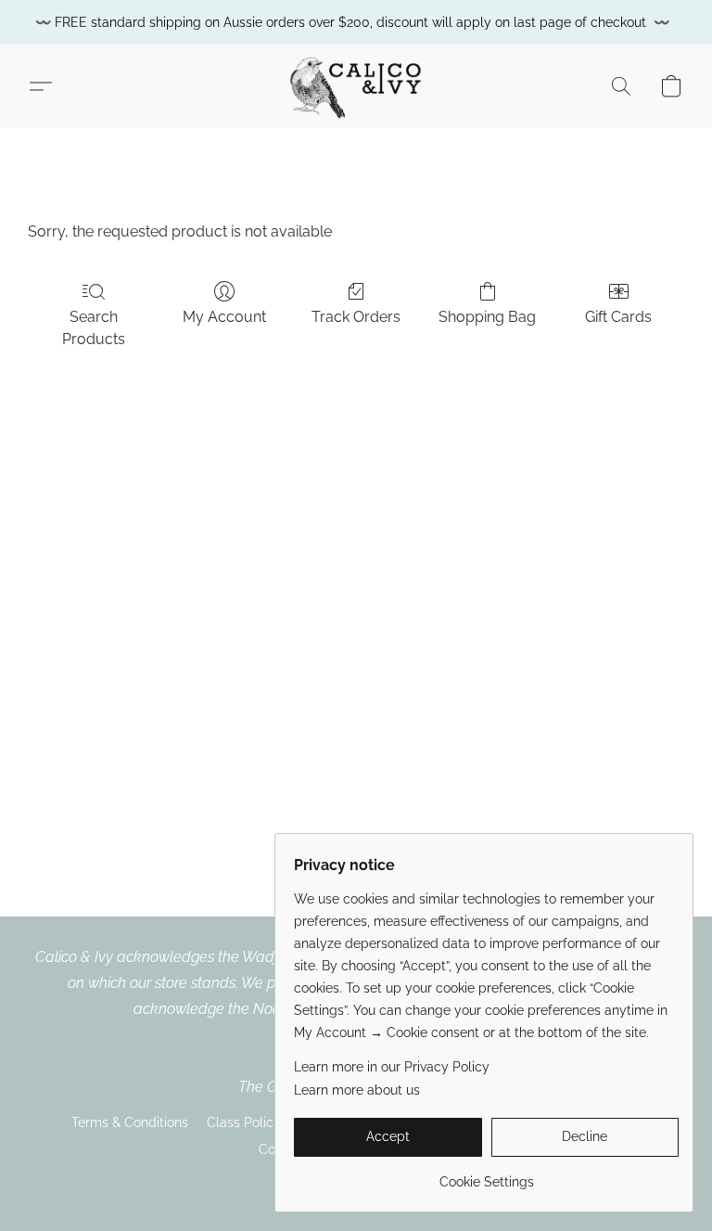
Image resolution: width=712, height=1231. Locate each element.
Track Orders (356, 317)
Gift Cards (618, 317)
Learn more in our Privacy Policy (392, 1066)
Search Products (93, 328)
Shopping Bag (487, 317)
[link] (486, 1175)
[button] (355, 86)
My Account (224, 317)
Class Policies (248, 1122)
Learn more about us (357, 1090)
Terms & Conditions (129, 1122)
